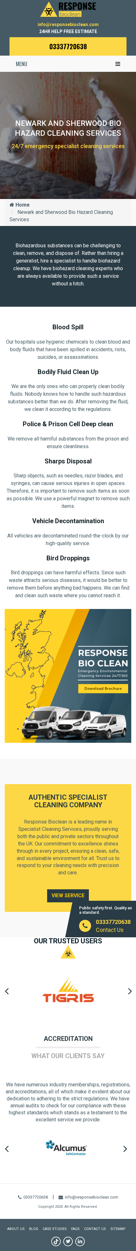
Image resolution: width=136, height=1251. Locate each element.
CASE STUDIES (55, 1229)
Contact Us (110, 929)
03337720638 (68, 46)
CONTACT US (95, 1229)
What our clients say (68, 1056)
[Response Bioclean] (68, 9)
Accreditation (68, 1038)
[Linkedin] (80, 1241)
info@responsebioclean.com (68, 24)
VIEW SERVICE (68, 895)
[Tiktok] (56, 1241)
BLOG (33, 1229)
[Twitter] (68, 1241)
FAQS (75, 1229)
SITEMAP (118, 1229)
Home (22, 205)
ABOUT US (16, 1229)
